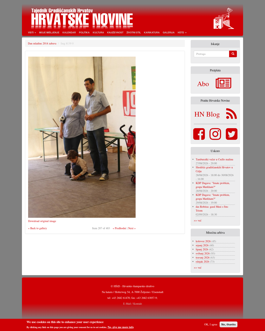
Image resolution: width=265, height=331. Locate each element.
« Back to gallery (37, 228)
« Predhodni (119, 228)
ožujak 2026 (202, 261)
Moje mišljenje (49, 32)
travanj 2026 (203, 257)
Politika (84, 32)
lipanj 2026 (202, 249)
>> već (197, 220)
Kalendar (69, 32)
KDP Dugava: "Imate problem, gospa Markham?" (213, 185)
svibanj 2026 (203, 253)
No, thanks (228, 324)
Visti (31, 32)
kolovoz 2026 (203, 241)
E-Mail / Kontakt (132, 303)
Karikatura (152, 32)
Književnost (115, 32)
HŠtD (181, 32)
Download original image (42, 221)
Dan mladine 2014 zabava (42, 43)
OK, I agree (210, 324)
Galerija (169, 32)
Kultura (98, 32)
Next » (132, 228)
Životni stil (133, 32)
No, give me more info (121, 327)
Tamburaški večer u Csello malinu (214, 159)
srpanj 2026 (202, 245)
